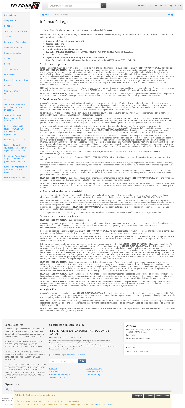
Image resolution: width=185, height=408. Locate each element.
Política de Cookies (104, 404)
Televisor (8, 36)
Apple (6, 99)
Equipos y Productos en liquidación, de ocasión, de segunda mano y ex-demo (15, 148)
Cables (7, 58)
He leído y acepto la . (69, 355)
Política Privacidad (57, 371)
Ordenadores (10, 15)
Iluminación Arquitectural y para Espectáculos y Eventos (15, 169)
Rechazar (148, 396)
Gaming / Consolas (12, 53)
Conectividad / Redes (13, 47)
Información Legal (94, 368)
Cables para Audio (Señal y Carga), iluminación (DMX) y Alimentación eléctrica (15, 159)
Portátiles (8, 26)
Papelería (8, 85)
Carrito (175, 5)
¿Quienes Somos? (57, 377)
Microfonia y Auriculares (14, 177)
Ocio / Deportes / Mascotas (12, 92)
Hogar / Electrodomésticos (16, 80)
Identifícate (146, 5)
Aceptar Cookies (162, 396)
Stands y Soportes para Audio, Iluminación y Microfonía (14, 107)
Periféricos (9, 63)
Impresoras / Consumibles (15, 42)
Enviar (82, 361)
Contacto (161, 5)
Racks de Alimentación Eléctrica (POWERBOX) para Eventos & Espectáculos (14, 130)
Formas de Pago (93, 374)
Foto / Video (9, 74)
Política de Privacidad (67, 349)
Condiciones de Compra (59, 374)
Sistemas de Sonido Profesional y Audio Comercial (13, 118)
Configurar (138, 396)
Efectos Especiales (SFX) (14, 139)
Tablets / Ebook (11, 69)
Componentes (10, 20)
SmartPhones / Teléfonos (15, 31)
